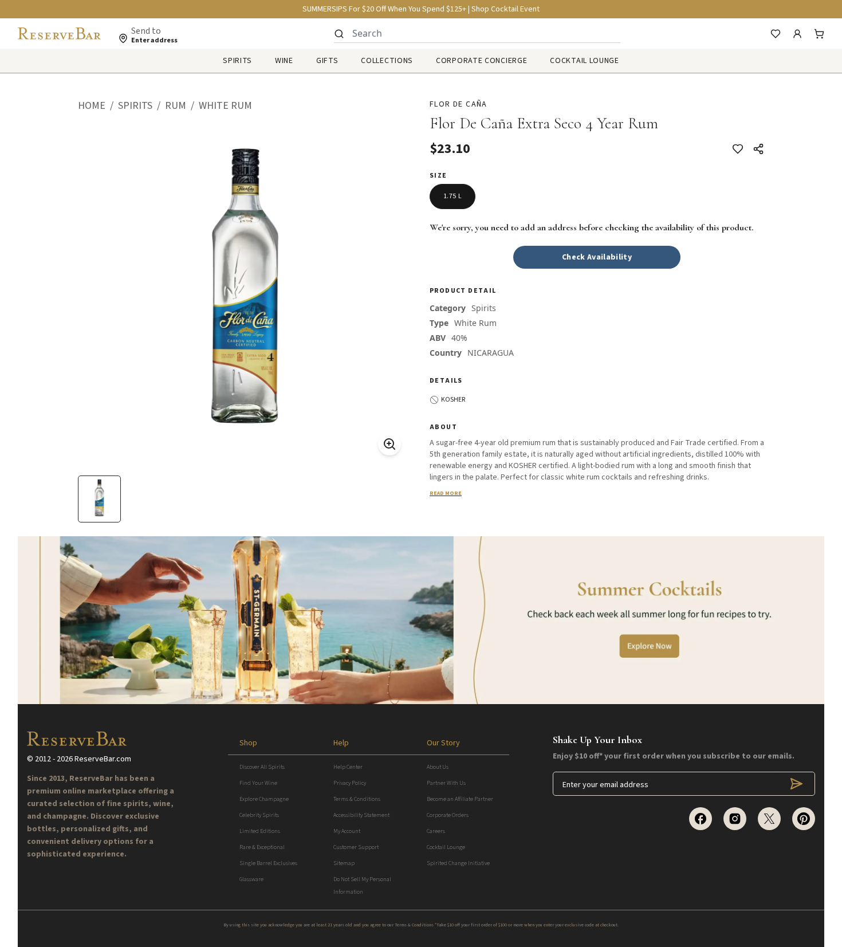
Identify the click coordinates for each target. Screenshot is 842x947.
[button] (98, 106)
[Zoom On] (389, 444)
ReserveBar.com (102, 759)
